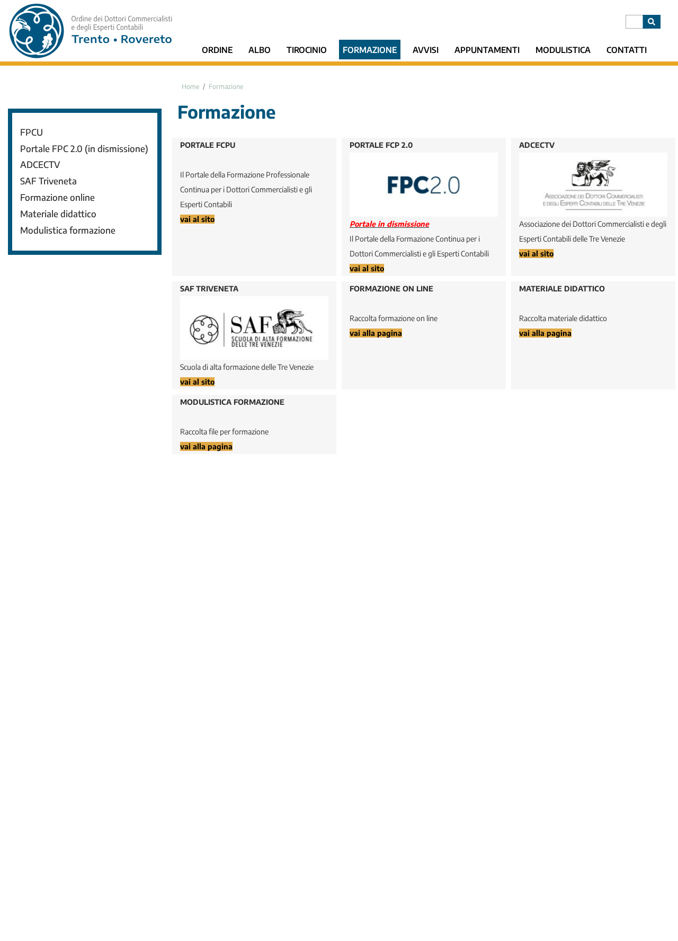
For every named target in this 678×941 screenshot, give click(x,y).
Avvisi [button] (426, 50)
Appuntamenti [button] (487, 50)
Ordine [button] (217, 50)
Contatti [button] (626, 50)
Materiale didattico (58, 213)
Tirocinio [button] (307, 50)
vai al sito (197, 219)
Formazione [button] (370, 50)
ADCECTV (40, 164)
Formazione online (57, 197)
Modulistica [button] (563, 50)
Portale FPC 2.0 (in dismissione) (84, 148)
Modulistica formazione (67, 230)
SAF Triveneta (48, 181)
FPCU (31, 132)
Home (190, 86)
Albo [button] (259, 50)
